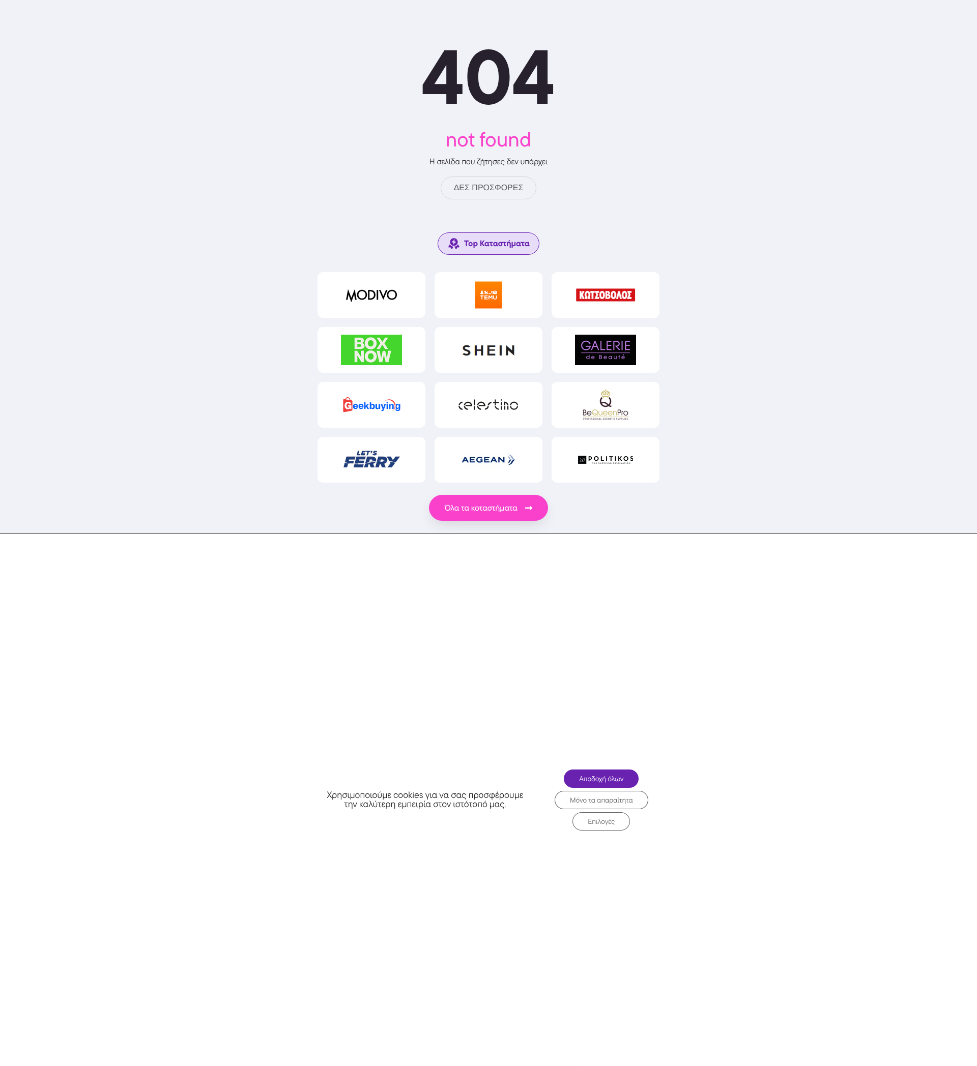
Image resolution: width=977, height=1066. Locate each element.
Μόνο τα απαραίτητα (601, 800)
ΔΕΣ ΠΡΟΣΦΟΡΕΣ (489, 188)
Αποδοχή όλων (601, 779)
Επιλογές (601, 821)
